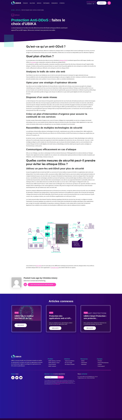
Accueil (13, 10)
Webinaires (83, 364)
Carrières (100, 364)
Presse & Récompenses (103, 362)
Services (39, 3)
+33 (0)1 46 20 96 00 (91, 2)
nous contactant (56, 384)
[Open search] (109, 3)
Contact (102, 3)
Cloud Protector (52, 364)
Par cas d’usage (68, 362)
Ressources (55, 3)
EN (93, 3)
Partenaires (46, 3)
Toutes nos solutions (69, 360)
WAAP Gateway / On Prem (54, 360)
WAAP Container (52, 366)
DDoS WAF (38, 265)
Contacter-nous (54, 267)
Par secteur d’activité (69, 364)
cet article (33, 62)
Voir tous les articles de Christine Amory (42, 284)
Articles (18, 10)
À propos (62, 3)
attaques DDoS (63, 60)
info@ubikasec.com (82, 378)
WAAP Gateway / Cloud (53, 362)
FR (95, 3)
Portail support (101, 366)
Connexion (89, 3)
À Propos (100, 360)
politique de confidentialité (61, 382)
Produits (25, 3)
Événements (84, 362)
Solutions (32, 3)
